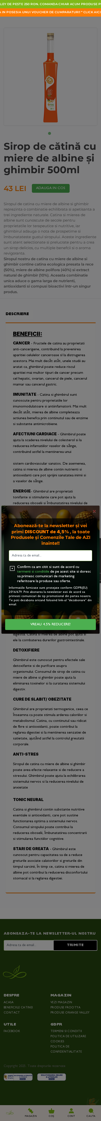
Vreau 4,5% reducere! (50, 624)
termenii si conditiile (33, 572)
